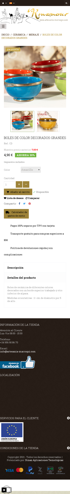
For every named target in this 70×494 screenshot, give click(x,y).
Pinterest (29, 203)
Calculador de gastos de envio (16, 213)
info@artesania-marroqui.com (18, 351)
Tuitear (24, 203)
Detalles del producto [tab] (21, 277)
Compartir (19, 203)
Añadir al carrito (20, 191)
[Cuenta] (4, 3)
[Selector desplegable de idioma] (11, 3)
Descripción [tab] (15, 267)
